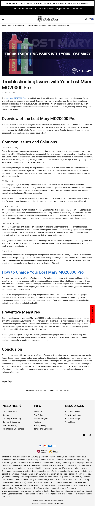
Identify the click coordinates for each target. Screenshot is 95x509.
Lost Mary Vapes (62, 390)
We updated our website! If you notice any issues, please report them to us (47, 8)
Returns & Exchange (11, 422)
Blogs (10, 25)
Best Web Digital (58, 503)
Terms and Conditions (43, 429)
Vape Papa (7, 381)
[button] (90, 18)
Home (4, 25)
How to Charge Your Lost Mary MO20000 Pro (43, 272)
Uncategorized (20, 25)
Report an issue (92, 314)
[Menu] (5, 19)
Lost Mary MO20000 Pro (15, 98)
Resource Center (72, 412)
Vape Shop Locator (73, 415)
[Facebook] (84, 435)
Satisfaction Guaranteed (13, 429)
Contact (6, 415)
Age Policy (38, 415)
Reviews (37, 422)
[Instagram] (90, 435)
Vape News (70, 422)
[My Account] (86, 18)
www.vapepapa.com (39, 457)
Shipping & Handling (12, 419)
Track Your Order (10, 412)
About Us (38, 412)
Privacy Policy (40, 425)
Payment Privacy (10, 425)
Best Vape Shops (72, 419)
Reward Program (41, 419)
